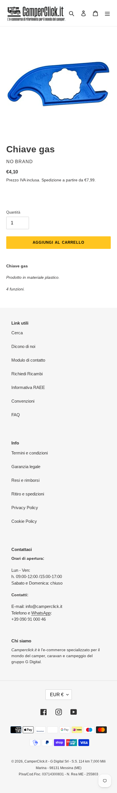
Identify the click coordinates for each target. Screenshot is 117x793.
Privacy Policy (24, 507)
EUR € (57, 694)
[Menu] (107, 13)
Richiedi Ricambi (27, 373)
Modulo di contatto (28, 360)
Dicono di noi (23, 346)
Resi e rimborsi (25, 480)
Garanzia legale (25, 466)
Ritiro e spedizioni (27, 493)
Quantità (13, 212)
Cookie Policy (24, 521)
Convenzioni (22, 401)
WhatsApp (41, 612)
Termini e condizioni (29, 452)
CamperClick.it (35, 761)
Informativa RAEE (28, 387)
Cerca (17, 332)
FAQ (15, 414)
